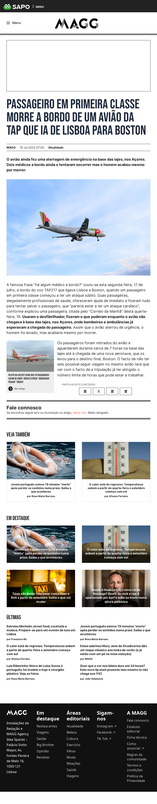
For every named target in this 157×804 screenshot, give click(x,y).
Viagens (43, 732)
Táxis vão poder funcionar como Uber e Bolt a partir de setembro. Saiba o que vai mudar (41, 597)
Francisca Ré (19, 639)
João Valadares (94, 678)
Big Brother (45, 745)
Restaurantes (47, 726)
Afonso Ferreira (118, 496)
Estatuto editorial (133, 729)
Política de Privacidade (136, 778)
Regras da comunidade (136, 756)
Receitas (43, 757)
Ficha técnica (137, 737)
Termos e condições (135, 767)
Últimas (14, 617)
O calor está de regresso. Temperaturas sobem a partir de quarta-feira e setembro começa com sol (116, 488)
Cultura (72, 738)
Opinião (43, 751)
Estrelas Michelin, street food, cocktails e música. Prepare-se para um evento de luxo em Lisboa (41, 630)
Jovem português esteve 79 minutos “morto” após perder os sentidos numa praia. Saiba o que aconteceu (41, 488)
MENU (40, 6)
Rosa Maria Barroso (43, 496)
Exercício (73, 745)
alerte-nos (79, 412)
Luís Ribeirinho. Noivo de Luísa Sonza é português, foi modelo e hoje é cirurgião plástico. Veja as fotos (35, 670)
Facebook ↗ (106, 732)
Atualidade (55, 147)
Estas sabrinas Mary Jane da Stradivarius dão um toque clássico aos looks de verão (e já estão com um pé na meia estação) (113, 650)
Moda (71, 757)
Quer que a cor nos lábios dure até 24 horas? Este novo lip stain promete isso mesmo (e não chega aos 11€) (114, 670)
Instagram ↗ (107, 726)
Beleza (72, 732)
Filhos (71, 751)
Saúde (41, 738)
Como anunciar (135, 746)
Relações (73, 763)
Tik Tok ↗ (104, 738)
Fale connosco (138, 720)
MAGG (89, 658)
